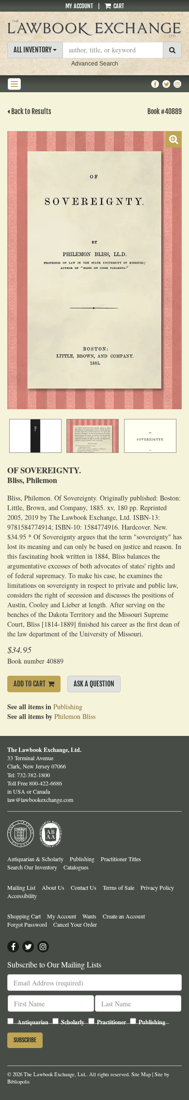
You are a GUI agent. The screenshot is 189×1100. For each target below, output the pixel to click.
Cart (118, 6)
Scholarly (72, 1022)
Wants (89, 916)
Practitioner (111, 1022)
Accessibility (22, 896)
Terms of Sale (118, 887)
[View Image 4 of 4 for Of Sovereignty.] (150, 436)
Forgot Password (27, 924)
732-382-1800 (33, 775)
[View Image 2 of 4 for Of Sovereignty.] (35, 436)
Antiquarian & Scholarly (35, 859)
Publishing (67, 706)
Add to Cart (30, 684)
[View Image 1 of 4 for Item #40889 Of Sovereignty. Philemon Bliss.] (94, 270)
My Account (79, 6)
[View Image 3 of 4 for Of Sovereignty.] (92, 436)
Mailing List (21, 887)
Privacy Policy (157, 887)
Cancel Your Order (75, 924)
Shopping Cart (24, 916)
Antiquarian (32, 1022)
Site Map (141, 1074)
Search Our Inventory (32, 867)
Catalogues (76, 867)
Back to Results (30, 111)
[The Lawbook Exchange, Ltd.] (94, 28)
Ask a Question (94, 684)
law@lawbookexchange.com (40, 799)
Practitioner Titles (121, 859)
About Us (53, 887)
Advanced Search (94, 63)
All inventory (33, 50)
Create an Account (124, 916)
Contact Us (83, 887)
